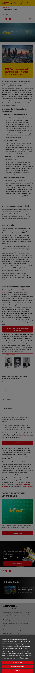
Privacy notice (19, 658)
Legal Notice (26, 658)
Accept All (17, 670)
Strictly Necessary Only (17, 666)
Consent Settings (17, 662)
